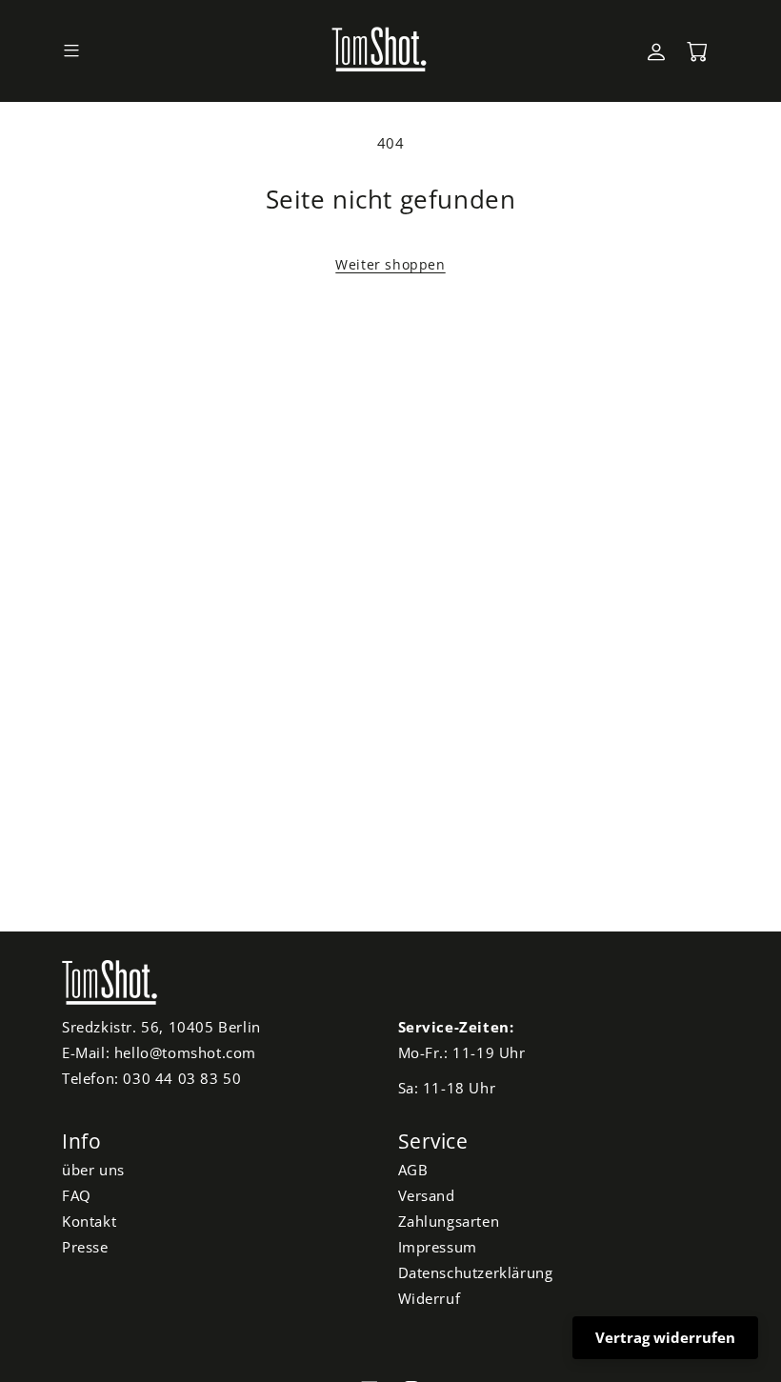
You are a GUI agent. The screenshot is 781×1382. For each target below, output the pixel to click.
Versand (426, 1195)
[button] (71, 51)
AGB (413, 1169)
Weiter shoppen (390, 264)
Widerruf (429, 1298)
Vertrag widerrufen (665, 1337)
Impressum (437, 1246)
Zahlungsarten (449, 1221)
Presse (85, 1246)
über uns (93, 1169)
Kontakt (89, 1221)
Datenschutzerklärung (475, 1272)
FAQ (76, 1195)
